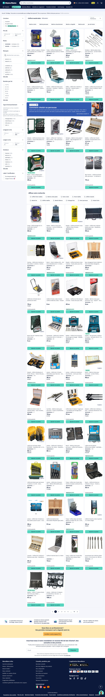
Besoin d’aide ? (6, 668)
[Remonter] (101, 687)
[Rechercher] (21, 3)
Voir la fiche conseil (82, 113)
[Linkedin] (70, 678)
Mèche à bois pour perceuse (53, 13)
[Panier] (101, 3)
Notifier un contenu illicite (9, 673)
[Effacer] (70, 3)
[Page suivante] (77, 611)
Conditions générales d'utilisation (66, 695)
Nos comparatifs (40, 668)
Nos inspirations (40, 675)
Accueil (3, 13)
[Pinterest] (78, 678)
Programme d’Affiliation (8, 680)
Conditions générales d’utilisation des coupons (14, 682)
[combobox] (96, 18)
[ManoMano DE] (44, 687)
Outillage (8, 13)
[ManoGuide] (101, 693)
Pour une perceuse (42, 13)
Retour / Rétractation (7, 666)
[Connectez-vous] (97, 3)
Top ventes (39, 678)
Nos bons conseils (40, 664)
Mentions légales (29, 695)
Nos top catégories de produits (44, 666)
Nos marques (39, 671)
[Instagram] (81, 678)
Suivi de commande (7, 664)
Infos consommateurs (82, 695)
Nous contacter (6, 671)
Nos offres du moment (42, 673)
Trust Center (52, 695)
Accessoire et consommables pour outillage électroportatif (24, 13)
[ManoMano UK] (41, 687)
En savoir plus (67, 655)
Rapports (91, 695)
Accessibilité (98, 695)
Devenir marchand (7, 675)
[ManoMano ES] (48, 687)
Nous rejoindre (6, 678)
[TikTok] (85, 678)
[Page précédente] (52, 611)
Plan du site (20, 695)
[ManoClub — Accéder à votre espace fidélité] (93, 3)
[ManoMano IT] (37, 687)
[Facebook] (74, 678)
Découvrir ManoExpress (42, 680)
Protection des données (41, 695)
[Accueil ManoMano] (9, 3)
